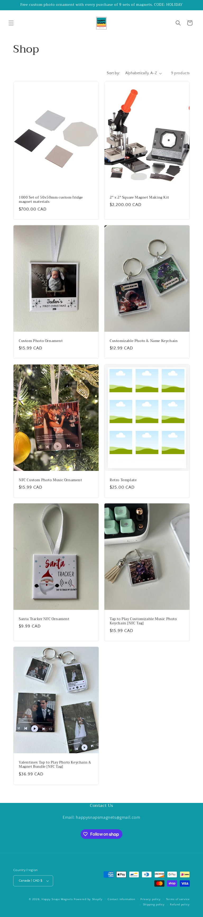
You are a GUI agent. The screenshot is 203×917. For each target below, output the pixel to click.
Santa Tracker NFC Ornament (44, 619)
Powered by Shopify (88, 899)
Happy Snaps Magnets (57, 899)
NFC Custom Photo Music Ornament (50, 480)
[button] (11, 23)
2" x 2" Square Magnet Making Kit (139, 197)
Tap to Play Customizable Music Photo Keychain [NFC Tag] (143, 621)
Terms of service (178, 899)
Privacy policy (150, 899)
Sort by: (113, 73)
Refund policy (180, 904)
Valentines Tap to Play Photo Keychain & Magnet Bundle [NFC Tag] (55, 764)
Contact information (121, 899)
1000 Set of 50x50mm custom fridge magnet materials (51, 199)
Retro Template (123, 480)
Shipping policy (154, 904)
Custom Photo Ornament (41, 341)
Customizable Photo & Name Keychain (144, 341)
